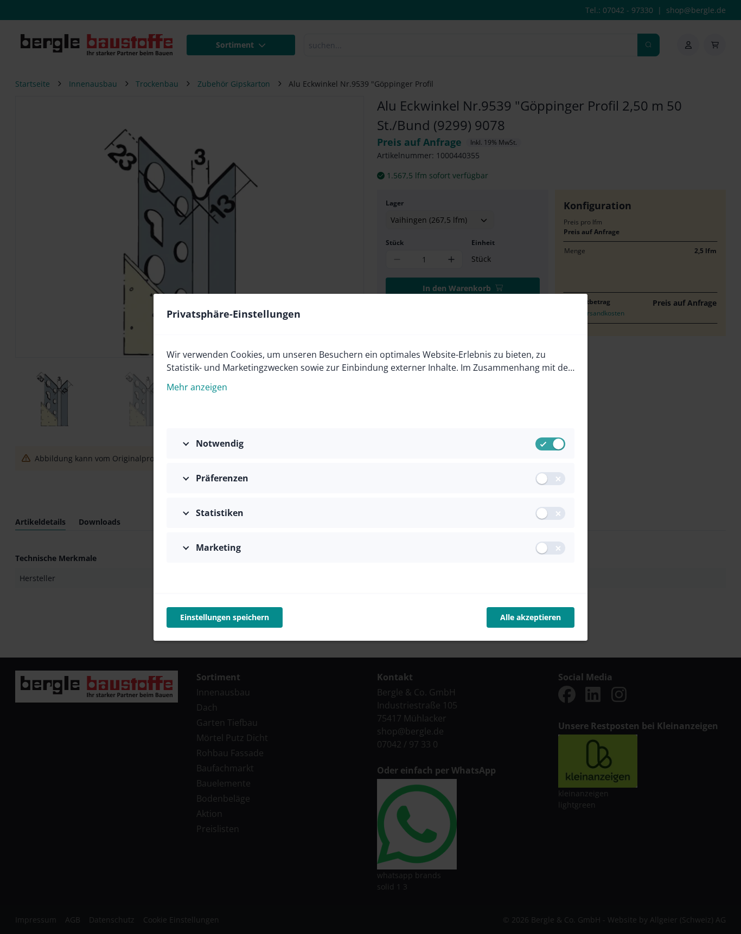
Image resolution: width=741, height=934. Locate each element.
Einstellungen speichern (224, 617)
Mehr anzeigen (197, 387)
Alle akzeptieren (530, 617)
